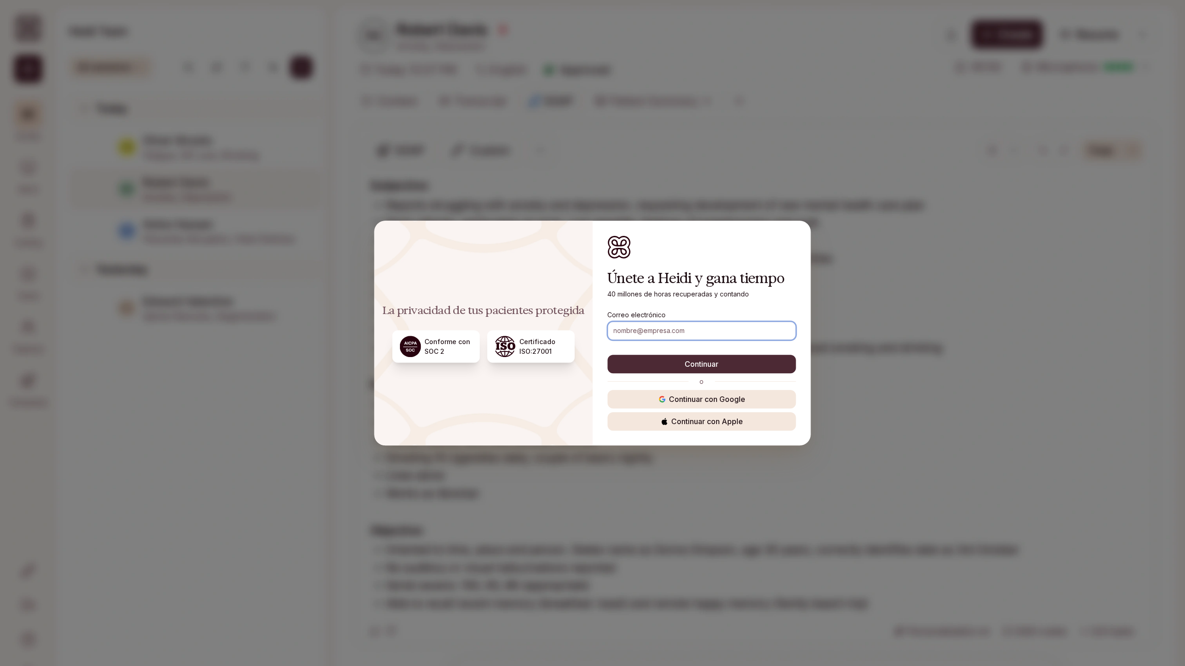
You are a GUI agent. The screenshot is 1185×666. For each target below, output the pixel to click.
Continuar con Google (707, 399)
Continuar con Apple (707, 421)
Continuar (701, 364)
